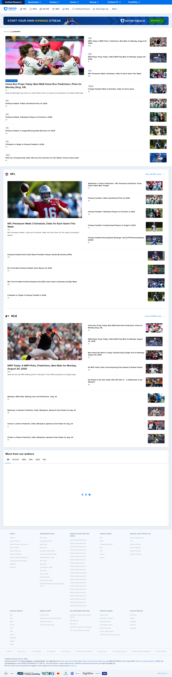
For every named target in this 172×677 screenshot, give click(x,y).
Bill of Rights (51, 651)
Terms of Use (102, 651)
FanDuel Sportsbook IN (78, 566)
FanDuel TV (113, 2)
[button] (156, 21)
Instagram (133, 621)
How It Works (14, 547)
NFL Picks (73, 624)
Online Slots (104, 615)
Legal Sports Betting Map (18, 561)
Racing (93, 2)
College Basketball (106, 544)
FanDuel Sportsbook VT (78, 602)
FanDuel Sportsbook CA (78, 546)
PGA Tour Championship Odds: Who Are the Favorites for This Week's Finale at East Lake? (42, 158)
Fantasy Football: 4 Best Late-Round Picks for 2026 (26, 103)
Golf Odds (43, 564)
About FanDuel (15, 541)
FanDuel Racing (135, 547)
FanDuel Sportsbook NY (78, 586)
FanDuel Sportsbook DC (78, 556)
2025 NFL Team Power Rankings (81, 627)
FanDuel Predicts (135, 554)
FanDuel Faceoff (135, 551)
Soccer (102, 554)
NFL (25, 9)
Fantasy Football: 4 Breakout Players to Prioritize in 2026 (28, 117)
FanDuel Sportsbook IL (77, 563)
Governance (22, 651)
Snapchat (133, 628)
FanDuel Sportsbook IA (77, 560)
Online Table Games (107, 631)
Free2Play (132, 2)
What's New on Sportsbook (19, 544)
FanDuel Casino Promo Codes (110, 635)
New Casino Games (106, 618)
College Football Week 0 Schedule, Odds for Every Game (111, 89)
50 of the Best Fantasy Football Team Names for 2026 (29, 268)
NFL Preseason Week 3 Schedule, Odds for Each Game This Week (114, 74)
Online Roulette (105, 628)
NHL (67, 9)
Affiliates (13, 564)
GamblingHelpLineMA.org (96, 661)
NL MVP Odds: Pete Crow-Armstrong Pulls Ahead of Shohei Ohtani (115, 367)
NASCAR (13, 638)
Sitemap (12, 567)
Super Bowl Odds (46, 541)
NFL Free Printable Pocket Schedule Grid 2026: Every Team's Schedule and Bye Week (42, 282)
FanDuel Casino (135, 544)
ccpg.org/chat (69, 661)
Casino (73, 2)
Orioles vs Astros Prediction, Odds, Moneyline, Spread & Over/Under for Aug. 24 (40, 424)
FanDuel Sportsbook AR (78, 540)
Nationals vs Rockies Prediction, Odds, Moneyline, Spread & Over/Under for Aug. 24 (41, 410)
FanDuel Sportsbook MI (78, 576)
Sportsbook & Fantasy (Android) (50, 618)
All (8, 460)
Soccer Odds (44, 574)
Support (12, 538)
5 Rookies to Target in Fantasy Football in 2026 (24, 144)
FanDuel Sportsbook (137, 538)
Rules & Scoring (15, 551)
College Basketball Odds (48, 554)
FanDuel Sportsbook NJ (78, 583)
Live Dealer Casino (106, 625)
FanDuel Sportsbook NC (78, 579)
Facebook (133, 615)
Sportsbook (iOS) (45, 621)
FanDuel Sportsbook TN (78, 596)
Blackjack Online (105, 621)
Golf (11, 631)
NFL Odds (43, 538)
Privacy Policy (65, 651)
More (114, 9)
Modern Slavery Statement (19, 557)
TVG (131, 541)
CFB (11, 628)
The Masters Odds (46, 567)
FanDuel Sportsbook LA (78, 569)
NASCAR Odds (45, 577)
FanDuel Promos (82, 9)
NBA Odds (43, 544)
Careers (9, 651)
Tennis (12, 635)
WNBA (12, 641)
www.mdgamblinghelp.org (147, 661)
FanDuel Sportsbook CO (78, 550)
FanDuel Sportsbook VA (78, 599)
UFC (101, 551)
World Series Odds (46, 580)
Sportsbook (33, 2)
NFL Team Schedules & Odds (80, 630)
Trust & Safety (36, 651)
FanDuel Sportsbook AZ (78, 543)
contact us (73, 666)
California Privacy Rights (84, 651)
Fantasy (53, 2)
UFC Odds (43, 570)
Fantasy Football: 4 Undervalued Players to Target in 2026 (112, 225)
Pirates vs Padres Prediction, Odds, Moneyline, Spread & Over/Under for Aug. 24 (40, 437)
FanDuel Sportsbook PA (78, 592)
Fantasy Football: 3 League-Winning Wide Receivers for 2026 (30, 131)
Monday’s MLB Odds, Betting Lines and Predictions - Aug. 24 (32, 397)
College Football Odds (47, 551)
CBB (11, 644)
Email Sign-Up (102, 9)
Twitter (132, 618)
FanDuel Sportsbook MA (78, 573)
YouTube (133, 625)
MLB (35, 9)
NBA (57, 9)
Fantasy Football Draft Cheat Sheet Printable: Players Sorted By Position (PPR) (39, 255)
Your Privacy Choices (120, 651)
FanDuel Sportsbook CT (78, 553)
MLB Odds (43, 547)
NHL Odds (43, 561)
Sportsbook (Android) (47, 625)
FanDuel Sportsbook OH (78, 589)
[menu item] (10, 6)
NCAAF (46, 9)
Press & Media (161, 651)
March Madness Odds (47, 557)
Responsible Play (16, 554)
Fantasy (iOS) (44, 615)
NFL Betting (74, 620)
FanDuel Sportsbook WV (78, 606)
